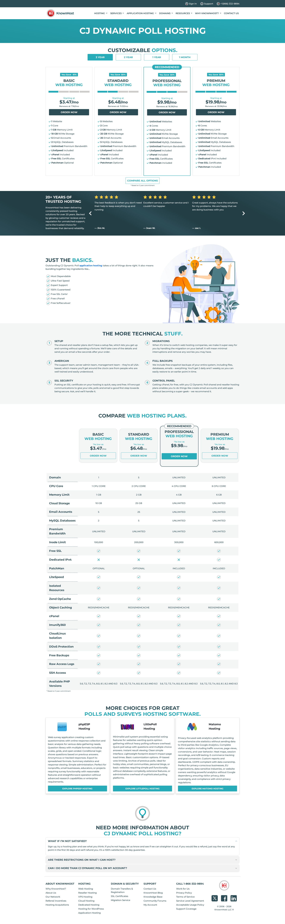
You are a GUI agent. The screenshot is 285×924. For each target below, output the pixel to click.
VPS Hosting (85, 896)
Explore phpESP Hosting (77, 788)
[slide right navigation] (243, 213)
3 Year (100, 57)
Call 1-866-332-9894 (190, 883)
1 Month (184, 57)
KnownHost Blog (153, 892)
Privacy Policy (184, 892)
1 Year (156, 57)
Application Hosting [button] (141, 13)
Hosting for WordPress (91, 908)
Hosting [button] (100, 13)
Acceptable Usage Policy (190, 904)
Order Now (69, 112)
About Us (51, 892)
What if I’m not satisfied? (67, 841)
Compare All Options (142, 180)
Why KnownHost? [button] (207, 13)
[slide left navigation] (90, 213)
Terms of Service (185, 896)
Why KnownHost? (56, 888)
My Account (150, 904)
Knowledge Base (153, 896)
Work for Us (183, 888)
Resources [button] (183, 13)
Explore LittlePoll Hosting (142, 788)
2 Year (128, 57)
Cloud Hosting (86, 900)
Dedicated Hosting (88, 904)
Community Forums (155, 900)
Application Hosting (89, 912)
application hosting (90, 265)
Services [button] (116, 13)
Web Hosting (85, 888)
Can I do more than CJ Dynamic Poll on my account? (87, 868)
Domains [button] (165, 13)
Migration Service (120, 900)
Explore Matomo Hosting (207, 788)
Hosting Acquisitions (57, 904)
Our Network (53, 896)
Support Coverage (186, 908)
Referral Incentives (56, 900)
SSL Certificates (119, 896)
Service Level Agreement (190, 900)
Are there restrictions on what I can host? (81, 859)
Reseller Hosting (87, 892)
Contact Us (231, 13)
